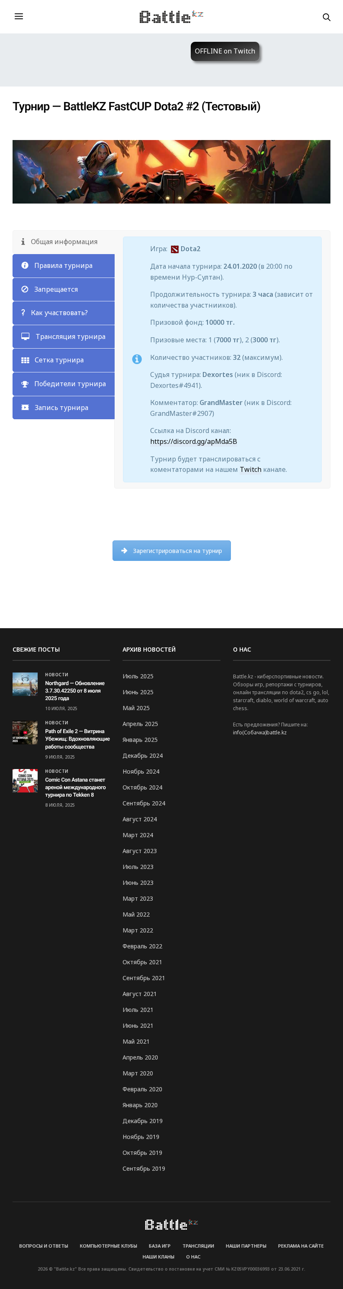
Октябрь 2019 (142, 1153)
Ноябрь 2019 (141, 1137)
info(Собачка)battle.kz (260, 732)
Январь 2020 (140, 1105)
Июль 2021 (138, 1010)
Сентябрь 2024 (144, 803)
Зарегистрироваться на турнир (177, 551)
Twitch (250, 469)
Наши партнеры (246, 1246)
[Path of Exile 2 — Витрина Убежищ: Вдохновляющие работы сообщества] (25, 732)
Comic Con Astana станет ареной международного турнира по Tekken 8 (75, 787)
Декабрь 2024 (143, 755)
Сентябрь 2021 (144, 978)
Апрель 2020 (140, 1057)
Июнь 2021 (138, 1025)
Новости (57, 675)
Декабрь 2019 (143, 1121)
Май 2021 (136, 1041)
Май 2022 (136, 914)
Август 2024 (140, 819)
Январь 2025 (140, 740)
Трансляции (198, 1246)
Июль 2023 (138, 867)
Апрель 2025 (140, 724)
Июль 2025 (138, 676)
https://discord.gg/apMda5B (193, 441)
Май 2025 (136, 708)
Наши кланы (158, 1256)
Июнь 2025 (138, 692)
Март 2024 (138, 835)
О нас (193, 1256)
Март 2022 (138, 930)
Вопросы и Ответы (43, 1246)
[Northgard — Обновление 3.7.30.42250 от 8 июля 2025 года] (25, 684)
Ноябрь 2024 (141, 771)
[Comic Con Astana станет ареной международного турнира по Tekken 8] (25, 780)
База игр (160, 1246)
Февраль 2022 (142, 946)
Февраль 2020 (142, 1089)
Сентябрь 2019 (144, 1168)
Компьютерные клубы (108, 1246)
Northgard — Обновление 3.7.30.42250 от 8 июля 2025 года (75, 691)
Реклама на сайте (301, 1246)
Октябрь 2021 (142, 962)
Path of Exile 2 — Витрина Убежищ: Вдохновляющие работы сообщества (77, 739)
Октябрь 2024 (142, 787)
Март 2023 (138, 898)
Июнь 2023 (138, 883)
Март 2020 (138, 1073)
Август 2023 (140, 851)
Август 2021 (140, 994)
